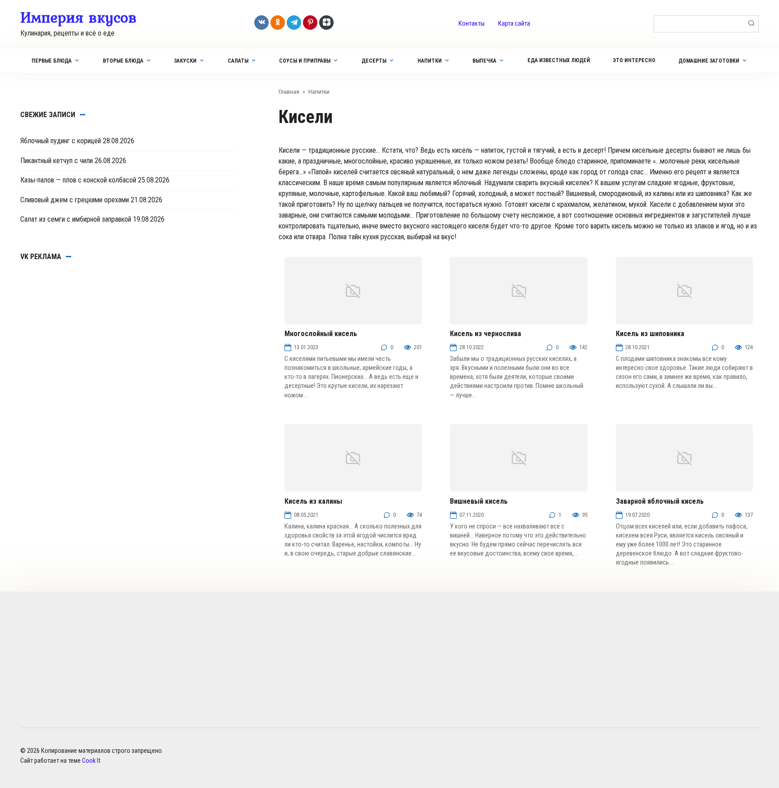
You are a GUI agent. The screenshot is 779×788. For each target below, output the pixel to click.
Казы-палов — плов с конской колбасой (78, 180)
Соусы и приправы (304, 61)
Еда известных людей (558, 60)
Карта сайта (514, 23)
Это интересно (634, 60)
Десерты (374, 61)
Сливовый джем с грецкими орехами (74, 200)
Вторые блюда (123, 61)
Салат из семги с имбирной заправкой (75, 219)
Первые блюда (52, 61)
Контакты (471, 23)
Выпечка (484, 61)
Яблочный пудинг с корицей (60, 141)
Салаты (238, 61)
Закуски (185, 61)
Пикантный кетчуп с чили (56, 160)
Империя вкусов (78, 17)
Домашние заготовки (708, 61)
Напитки (429, 61)
